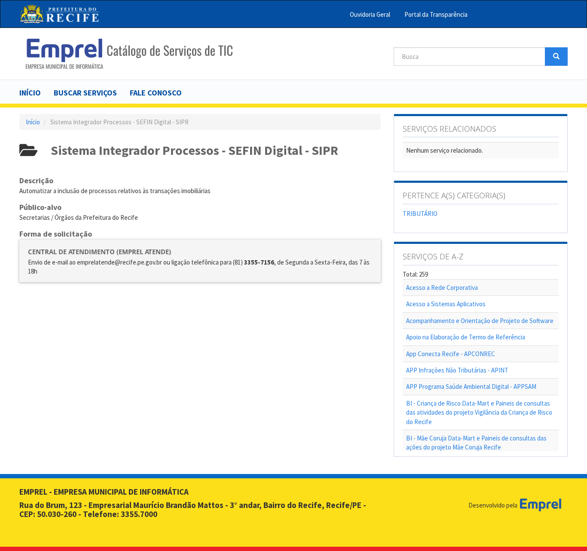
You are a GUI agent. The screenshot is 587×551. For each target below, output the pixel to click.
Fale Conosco (156, 93)
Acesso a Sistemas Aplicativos (446, 304)
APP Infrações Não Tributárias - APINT (457, 370)
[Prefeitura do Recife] (59, 14)
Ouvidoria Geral (370, 14)
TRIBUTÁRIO (420, 213)
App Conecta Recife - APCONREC (450, 354)
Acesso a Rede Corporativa (442, 287)
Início (30, 93)
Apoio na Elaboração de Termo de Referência (465, 337)
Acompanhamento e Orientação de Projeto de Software (479, 321)
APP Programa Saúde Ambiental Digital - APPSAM (471, 386)
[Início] (129, 54)
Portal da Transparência (436, 14)
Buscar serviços (85, 93)
